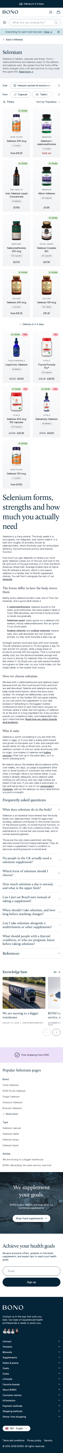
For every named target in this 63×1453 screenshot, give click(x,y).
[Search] (56, 22)
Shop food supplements (29, 1218)
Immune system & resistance (34, 85)
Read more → (26, 71)
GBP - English (15, 1428)
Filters (10, 101)
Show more (12, 1114)
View (48, 31)
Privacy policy (34, 1440)
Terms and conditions (14, 1440)
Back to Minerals (14, 39)
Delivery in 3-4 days (33, 324)
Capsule (22, 94)
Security (48, 1440)
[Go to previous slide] (47, 1032)
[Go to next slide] (56, 1032)
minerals (7, 579)
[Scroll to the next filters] (58, 85)
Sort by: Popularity (46, 101)
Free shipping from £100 (35, 1054)
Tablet (43, 94)
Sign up (31, 1282)
